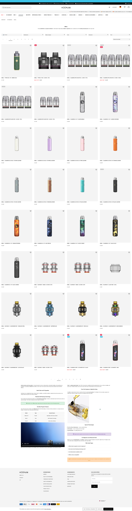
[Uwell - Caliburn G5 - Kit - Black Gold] (115, 226)
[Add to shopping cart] (16, 81)
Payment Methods (71, 483)
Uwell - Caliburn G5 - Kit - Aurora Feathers (109, 119)
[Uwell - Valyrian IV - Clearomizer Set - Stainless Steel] (16, 308)
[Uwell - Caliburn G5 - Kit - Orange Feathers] (16, 226)
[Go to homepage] (66, 7)
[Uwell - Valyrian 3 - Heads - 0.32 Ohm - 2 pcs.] (49, 350)
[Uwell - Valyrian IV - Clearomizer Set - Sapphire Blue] (49, 308)
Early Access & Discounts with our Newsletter (84, 3)
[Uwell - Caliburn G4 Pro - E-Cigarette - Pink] (115, 350)
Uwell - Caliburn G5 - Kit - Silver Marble (75, 119)
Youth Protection (47, 486)
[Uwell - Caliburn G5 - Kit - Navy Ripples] (49, 226)
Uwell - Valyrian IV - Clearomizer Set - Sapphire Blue (45, 326)
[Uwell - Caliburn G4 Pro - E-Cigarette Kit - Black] (82, 350)
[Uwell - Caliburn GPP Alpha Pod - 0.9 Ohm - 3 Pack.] (115, 60)
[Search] (3, 8)
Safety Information (47, 481)
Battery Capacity (48, 34)
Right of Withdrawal (47, 476)
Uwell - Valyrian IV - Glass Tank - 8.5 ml (108, 284)
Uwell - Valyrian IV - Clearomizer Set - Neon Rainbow (111, 326)
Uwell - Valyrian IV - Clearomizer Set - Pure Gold (77, 326)
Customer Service (71, 474)
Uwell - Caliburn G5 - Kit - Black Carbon (10, 284)
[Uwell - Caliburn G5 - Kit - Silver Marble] (82, 102)
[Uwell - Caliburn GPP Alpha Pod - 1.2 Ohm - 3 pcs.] (82, 60)
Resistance (91, 34)
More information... (47, 509)
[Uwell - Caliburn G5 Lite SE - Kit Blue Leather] (82, 184)
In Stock (5, 34)
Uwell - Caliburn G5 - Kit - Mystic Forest (75, 243)
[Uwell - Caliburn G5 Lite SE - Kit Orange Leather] (115, 143)
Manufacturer (26, 34)
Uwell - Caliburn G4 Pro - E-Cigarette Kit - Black (77, 367)
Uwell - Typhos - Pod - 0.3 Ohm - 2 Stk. (42, 77)
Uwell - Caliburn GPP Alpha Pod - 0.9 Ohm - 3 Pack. (110, 77)
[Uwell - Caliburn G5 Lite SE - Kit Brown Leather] (49, 184)
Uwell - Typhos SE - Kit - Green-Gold (9, 77)
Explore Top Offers (66, 1)
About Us (21, 475)
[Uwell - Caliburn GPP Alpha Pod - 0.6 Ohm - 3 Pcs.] (16, 102)
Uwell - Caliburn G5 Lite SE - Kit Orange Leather (110, 160)
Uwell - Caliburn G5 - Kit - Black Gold (108, 243)
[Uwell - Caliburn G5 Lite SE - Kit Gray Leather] (16, 184)
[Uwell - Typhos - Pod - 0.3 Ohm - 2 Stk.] (49, 60)
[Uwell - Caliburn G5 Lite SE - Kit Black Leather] (115, 184)
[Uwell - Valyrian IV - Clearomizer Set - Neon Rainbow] (115, 308)
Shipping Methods (71, 481)
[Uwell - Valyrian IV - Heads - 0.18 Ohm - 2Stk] (82, 267)
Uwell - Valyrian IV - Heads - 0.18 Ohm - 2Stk (76, 284)
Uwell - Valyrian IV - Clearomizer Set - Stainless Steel (13, 326)
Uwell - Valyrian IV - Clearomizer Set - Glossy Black (12, 367)
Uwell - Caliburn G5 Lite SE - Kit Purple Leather (44, 160)
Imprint (45, 474)
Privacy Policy (46, 488)
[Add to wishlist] (30, 45)
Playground (46, 491)
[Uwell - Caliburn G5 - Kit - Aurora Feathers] (115, 102)
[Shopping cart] (129, 7)
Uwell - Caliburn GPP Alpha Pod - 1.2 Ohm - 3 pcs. (77, 77)
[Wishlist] (125, 7)
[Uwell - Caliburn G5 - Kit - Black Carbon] (16, 267)
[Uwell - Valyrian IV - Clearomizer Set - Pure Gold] (82, 308)
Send (94, 486)
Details (82, 81)
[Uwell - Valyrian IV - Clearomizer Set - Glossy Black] (16, 350)
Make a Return (70, 476)
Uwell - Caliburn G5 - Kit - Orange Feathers (10, 243)
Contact (21, 477)
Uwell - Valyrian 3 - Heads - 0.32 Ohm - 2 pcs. (43, 367)
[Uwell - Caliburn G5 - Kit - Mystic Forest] (82, 226)
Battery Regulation (47, 483)
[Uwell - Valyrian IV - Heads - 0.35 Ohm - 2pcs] (49, 267)
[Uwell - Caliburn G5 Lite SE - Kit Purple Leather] (49, 143)
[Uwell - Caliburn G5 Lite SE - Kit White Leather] (16, 143)
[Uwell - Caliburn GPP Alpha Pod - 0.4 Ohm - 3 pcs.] (49, 102)
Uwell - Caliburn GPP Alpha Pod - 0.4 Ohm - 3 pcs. (44, 119)
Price (111, 34)
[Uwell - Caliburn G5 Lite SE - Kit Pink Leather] (82, 143)
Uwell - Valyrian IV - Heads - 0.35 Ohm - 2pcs (43, 284)
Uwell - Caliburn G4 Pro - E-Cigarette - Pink (109, 367)
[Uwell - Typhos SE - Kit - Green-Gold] (16, 60)
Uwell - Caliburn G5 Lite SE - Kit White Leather (11, 160)
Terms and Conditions (48, 479)
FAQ (68, 479)
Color (68, 34)
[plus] (10, 81)
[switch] (3, 34)
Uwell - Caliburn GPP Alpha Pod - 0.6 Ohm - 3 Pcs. (11, 119)
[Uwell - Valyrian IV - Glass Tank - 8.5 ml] (115, 267)
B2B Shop (69, 486)
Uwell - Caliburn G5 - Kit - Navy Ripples (42, 243)
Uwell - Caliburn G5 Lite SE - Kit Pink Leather (76, 160)
